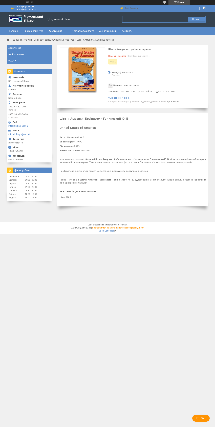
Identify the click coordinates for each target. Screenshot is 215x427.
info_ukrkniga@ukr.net (19, 134)
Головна (13, 31)
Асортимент (55, 31)
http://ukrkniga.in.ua (18, 126)
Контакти (127, 31)
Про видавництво (33, 31)
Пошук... (196, 19)
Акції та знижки (108, 31)
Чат (203, 418)
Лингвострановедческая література (54, 39)
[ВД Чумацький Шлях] (26, 19)
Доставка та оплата (83, 31)
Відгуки (12, 60)
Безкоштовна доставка (126, 85)
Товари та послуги (21, 39)
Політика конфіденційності (131, 228)
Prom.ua (123, 225)
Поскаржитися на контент (104, 228)
